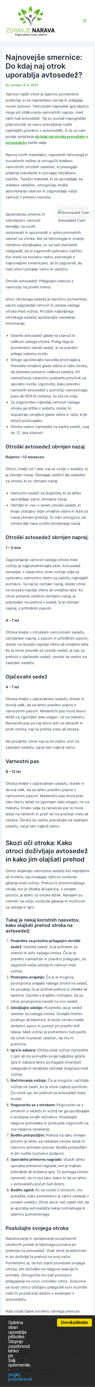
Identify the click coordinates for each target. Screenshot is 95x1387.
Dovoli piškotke (74, 1322)
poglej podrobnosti (19, 1377)
